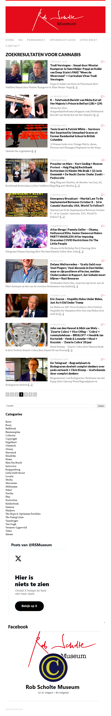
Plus (8, 497)
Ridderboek (12, 504)
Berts (8, 422)
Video (9, 531)
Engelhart (11, 442)
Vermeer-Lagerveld (16, 527)
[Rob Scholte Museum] (55, 19)
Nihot (9, 490)
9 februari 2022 (58, 61)
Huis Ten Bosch (14, 463)
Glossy (9, 449)
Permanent (36, 39)
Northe (9, 493)
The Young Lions (15, 517)
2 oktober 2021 (58, 195)
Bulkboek (11, 428)
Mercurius (11, 483)
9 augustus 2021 (59, 226)
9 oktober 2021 (58, 125)
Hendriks (11, 456)
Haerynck (11, 452)
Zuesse (9, 534)
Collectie (10, 435)
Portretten (11, 500)
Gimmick (11, 445)
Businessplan (13, 432)
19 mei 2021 (56, 261)
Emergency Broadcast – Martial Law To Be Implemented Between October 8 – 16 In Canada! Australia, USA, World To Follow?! (77, 202)
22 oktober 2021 (59, 96)
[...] (75, 87)
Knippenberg (13, 469)
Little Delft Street (15, 473)
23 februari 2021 (59, 359)
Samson (10, 507)
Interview (11, 466)
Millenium (11, 487)
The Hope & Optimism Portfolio (23, 514)
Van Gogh (11, 524)
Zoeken (101, 406)
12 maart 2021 (58, 324)
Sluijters (10, 510)
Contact (13, 45)
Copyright (11, 439)
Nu (21, 39)
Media (9, 480)
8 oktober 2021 (58, 160)
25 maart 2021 (58, 295)
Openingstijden (63, 39)
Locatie (10, 476)
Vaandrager (12, 521)
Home (10, 39)
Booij (8, 425)
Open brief (88, 39)
